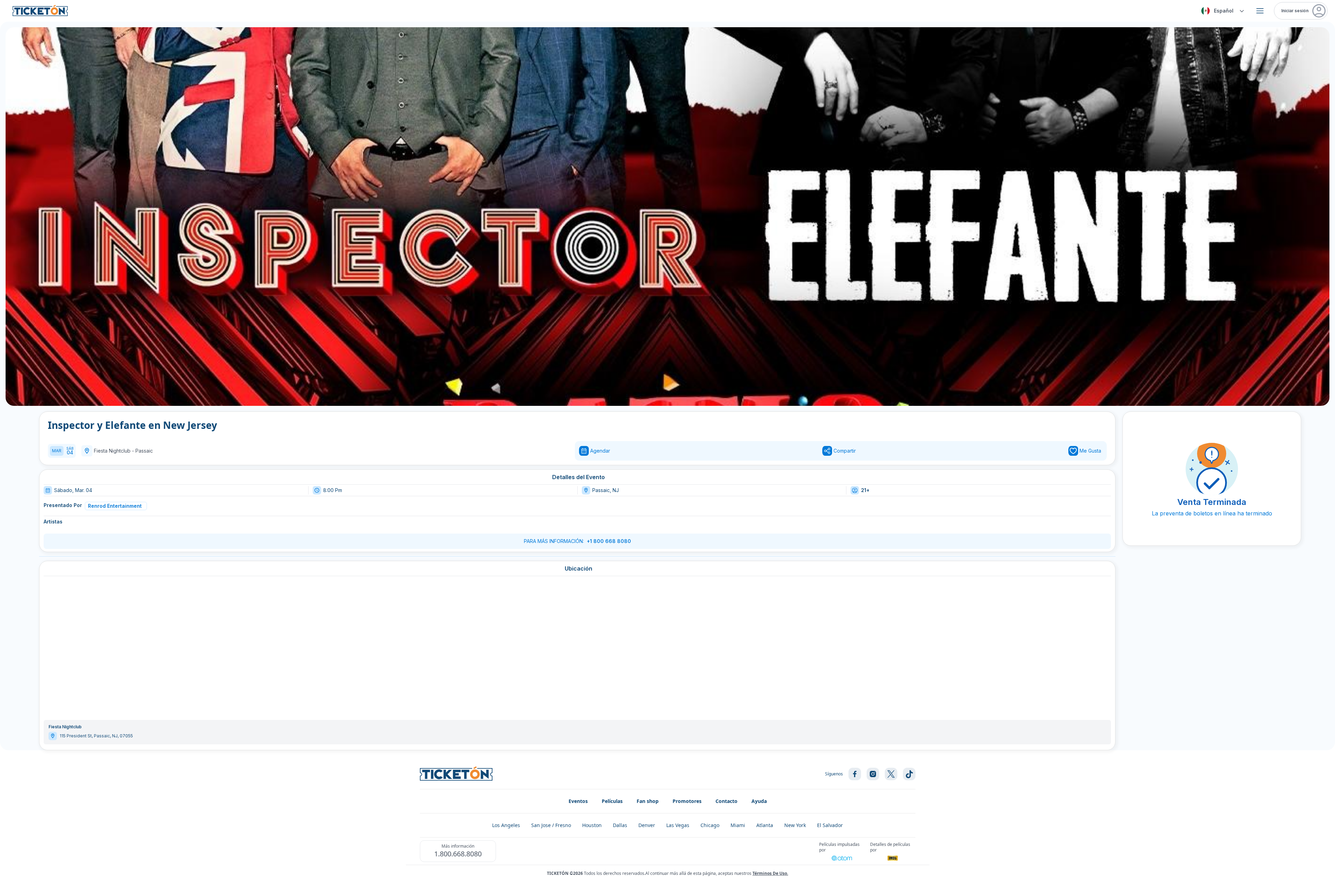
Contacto (726, 801)
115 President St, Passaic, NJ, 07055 (96, 735)
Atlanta (764, 825)
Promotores (687, 801)
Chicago (709, 825)
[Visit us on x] (891, 774)
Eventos (578, 801)
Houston (592, 825)
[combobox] (1221, 11)
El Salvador (830, 825)
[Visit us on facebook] (854, 774)
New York (795, 825)
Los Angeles (506, 825)
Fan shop (648, 801)
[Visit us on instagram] (873, 774)
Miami (737, 825)
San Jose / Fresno (551, 825)
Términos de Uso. (770, 873)
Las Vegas (677, 825)
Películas (612, 801)
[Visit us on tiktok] (909, 774)
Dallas (620, 825)
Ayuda (759, 801)
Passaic (144, 451)
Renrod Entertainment (115, 506)
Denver (646, 825)
